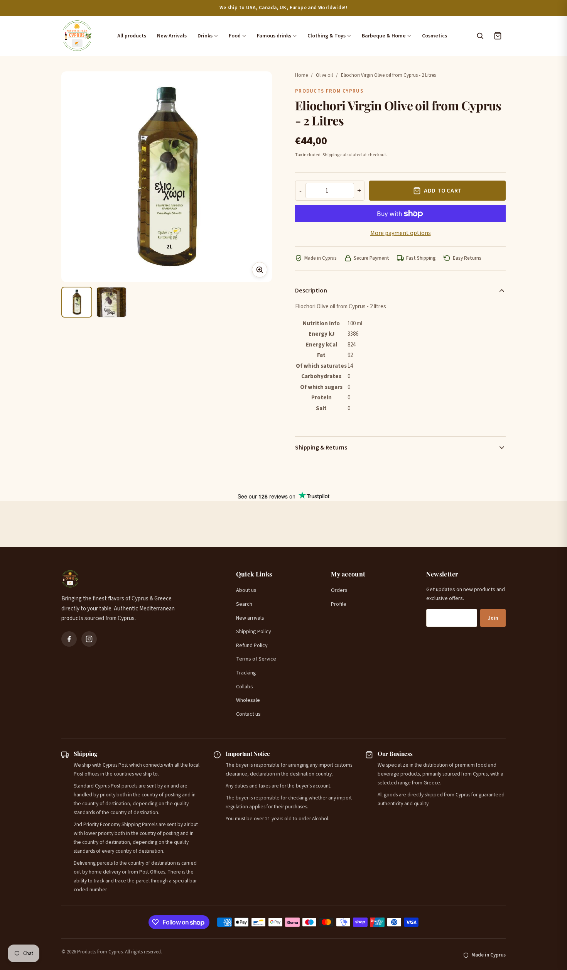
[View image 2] (111, 302)
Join (493, 618)
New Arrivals (172, 36)
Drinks (205, 36)
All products (131, 36)
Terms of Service (256, 659)
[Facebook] (69, 639)
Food (235, 36)
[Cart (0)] (497, 36)
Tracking (246, 673)
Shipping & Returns (321, 447)
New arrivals (250, 618)
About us (246, 590)
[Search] (480, 36)
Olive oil (324, 75)
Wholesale (248, 700)
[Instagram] (89, 639)
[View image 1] (76, 302)
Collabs (244, 687)
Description (311, 290)
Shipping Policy (253, 631)
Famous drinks (274, 36)
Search (244, 604)
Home (301, 75)
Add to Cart (443, 191)
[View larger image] (259, 269)
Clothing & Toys (326, 36)
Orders (339, 590)
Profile (338, 604)
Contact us (248, 714)
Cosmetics (434, 36)
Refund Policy (252, 645)
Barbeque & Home (384, 36)
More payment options (400, 233)
